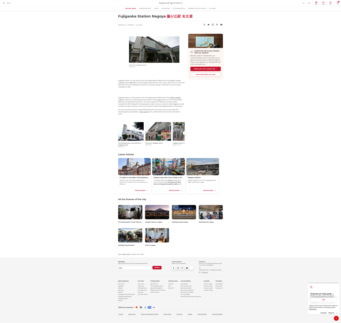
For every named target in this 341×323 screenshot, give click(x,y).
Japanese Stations (126, 254)
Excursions (165, 8)
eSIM (169, 286)
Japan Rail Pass (154, 284)
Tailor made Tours (142, 290)
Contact (121, 314)
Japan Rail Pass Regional (156, 288)
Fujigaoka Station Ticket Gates (181, 144)
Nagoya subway (175, 98)
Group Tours (141, 286)
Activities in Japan (208, 284)
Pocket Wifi (171, 288)
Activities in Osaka (208, 290)
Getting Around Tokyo (180, 222)
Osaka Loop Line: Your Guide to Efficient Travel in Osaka (168, 177)
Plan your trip (219, 286)
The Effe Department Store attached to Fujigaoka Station (129, 144)
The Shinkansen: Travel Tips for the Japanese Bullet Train (130, 222)
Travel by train (219, 288)
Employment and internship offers (126, 294)
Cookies (190, 314)
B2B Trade (120, 290)
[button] (118, 133)
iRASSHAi (120, 300)
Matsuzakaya (144, 112)
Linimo (158, 100)
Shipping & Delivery (123, 298)
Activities (212, 8)
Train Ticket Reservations (156, 286)
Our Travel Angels (185, 294)
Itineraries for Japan (206, 222)
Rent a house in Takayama (187, 292)
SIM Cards (170, 284)
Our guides (140, 292)
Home (119, 254)
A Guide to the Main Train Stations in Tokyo (134, 177)
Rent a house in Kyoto (186, 288)
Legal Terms (132, 314)
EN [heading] (303, 3)
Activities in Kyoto (208, 288)
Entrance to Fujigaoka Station (154, 144)
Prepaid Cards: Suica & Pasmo (157, 290)
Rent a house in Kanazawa (187, 290)
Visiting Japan (130, 8)
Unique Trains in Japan (153, 222)
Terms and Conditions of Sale (149, 314)
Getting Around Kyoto (126, 245)
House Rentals (184, 284)
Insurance (179, 314)
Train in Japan (150, 245)
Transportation (145, 8)
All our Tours (141, 284)
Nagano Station (194, 177)
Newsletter (121, 286)
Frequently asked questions (125, 296)
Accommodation (179, 8)
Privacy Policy (167, 314)
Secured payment (217, 314)
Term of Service (202, 314)
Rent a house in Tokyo (186, 286)
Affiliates (120, 288)
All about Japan (219, 284)
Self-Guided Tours (142, 288)
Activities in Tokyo (208, 286)
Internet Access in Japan (197, 8)
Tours (156, 8)
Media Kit (120, 292)
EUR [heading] (309, 3)
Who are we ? (121, 284)
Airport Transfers (154, 292)
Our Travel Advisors (143, 294)
